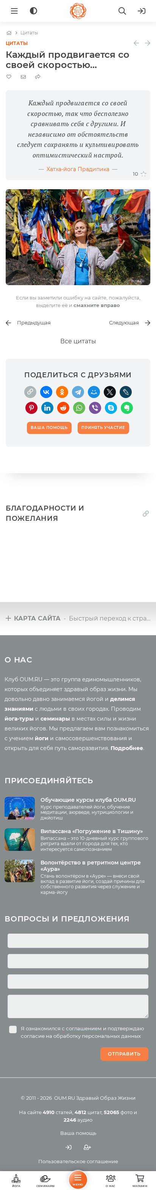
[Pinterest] (31, 408)
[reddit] (63, 408)
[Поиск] (122, 11)
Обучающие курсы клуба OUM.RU (88, 799)
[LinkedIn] (47, 408)
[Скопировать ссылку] (30, 392)
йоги (41, 738)
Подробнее (127, 748)
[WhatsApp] (79, 408)
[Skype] (111, 408)
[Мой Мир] (94, 392)
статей (57, 1112)
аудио (78, 1120)
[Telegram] (78, 392)
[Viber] (95, 408)
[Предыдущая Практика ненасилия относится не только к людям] (136, 43)
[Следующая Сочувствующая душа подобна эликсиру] (147, 43)
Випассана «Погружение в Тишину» (92, 831)
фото (118, 1112)
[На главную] (8, 32)
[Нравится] (143, 174)
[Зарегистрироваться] (87, 1147)
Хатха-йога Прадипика (78, 169)
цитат (88, 1112)
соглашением (84, 1028)
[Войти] (141, 11)
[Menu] (14, 11)
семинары (55, 718)
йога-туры (19, 718)
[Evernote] (127, 408)
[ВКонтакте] (46, 392)
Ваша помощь (78, 1133)
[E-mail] (23, 77)
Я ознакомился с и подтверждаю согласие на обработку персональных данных (82, 1032)
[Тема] (33, 11)
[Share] (38, 77)
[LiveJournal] (126, 392)
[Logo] (78, 11)
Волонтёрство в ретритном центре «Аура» (91, 865)
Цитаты (17, 43)
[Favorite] (8, 77)
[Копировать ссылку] (146, 513)
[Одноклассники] (62, 392)
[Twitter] (110, 392)
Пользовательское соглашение (78, 1161)
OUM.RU (64, 1098)
